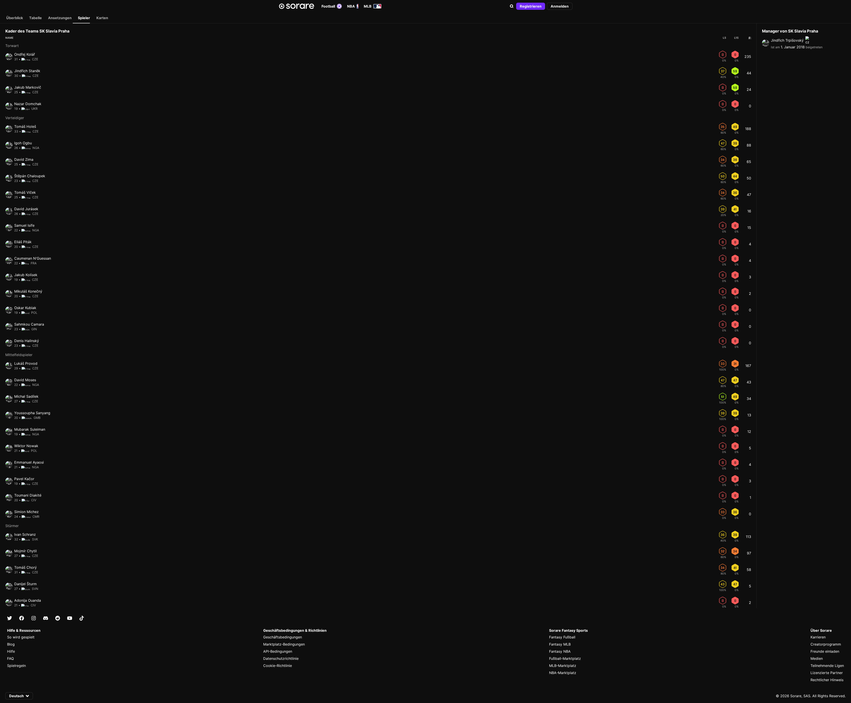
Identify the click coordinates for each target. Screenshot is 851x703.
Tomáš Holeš (25, 126)
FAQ (10, 658)
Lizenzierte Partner (827, 672)
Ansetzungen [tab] (60, 18)
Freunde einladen (825, 651)
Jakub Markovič (27, 87)
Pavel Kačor (24, 479)
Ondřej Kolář (24, 54)
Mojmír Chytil (25, 551)
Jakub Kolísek (25, 275)
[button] (511, 6)
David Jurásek (26, 209)
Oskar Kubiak (25, 308)
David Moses (25, 380)
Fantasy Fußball (562, 637)
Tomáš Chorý (25, 567)
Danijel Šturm (25, 584)
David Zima (23, 159)
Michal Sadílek (26, 396)
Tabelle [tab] (35, 18)
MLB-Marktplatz (562, 665)
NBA (351, 6)
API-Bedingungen (277, 651)
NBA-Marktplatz (562, 672)
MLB (368, 6)
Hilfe (11, 651)
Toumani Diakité (27, 495)
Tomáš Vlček (25, 192)
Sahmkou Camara (29, 324)
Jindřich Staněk (27, 71)
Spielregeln (16, 665)
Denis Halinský (26, 340)
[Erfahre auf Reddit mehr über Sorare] (57, 618)
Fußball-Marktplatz (565, 658)
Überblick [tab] (14, 18)
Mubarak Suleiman (29, 429)
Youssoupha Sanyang (32, 413)
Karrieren (818, 637)
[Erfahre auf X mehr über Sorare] (9, 618)
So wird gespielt (20, 637)
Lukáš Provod (25, 363)
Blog (11, 644)
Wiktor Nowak (26, 446)
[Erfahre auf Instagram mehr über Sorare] (33, 618)
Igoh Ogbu (23, 143)
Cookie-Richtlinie (277, 665)
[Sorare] (296, 6)
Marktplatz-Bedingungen (284, 644)
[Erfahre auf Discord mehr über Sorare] (45, 618)
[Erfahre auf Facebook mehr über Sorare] (21, 618)
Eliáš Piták (23, 242)
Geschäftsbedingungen (282, 637)
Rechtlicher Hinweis (827, 680)
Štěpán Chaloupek (29, 176)
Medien (817, 658)
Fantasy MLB (560, 644)
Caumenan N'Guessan (32, 258)
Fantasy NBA (560, 651)
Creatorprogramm (826, 644)
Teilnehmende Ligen (827, 665)
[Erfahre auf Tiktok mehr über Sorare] (81, 618)
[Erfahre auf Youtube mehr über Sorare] (69, 618)
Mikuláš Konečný (28, 291)
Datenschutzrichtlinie (281, 658)
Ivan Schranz (25, 534)
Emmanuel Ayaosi (29, 462)
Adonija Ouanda (27, 600)
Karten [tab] (102, 18)
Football (328, 6)
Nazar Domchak (27, 104)
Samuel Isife (24, 225)
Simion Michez (26, 511)
